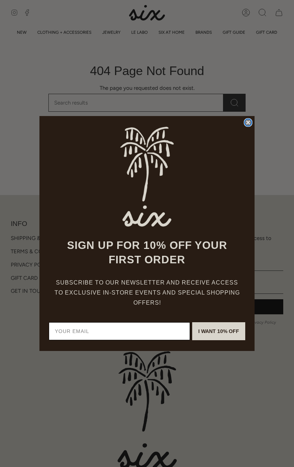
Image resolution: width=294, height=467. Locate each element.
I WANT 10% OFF (218, 331)
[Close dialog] (248, 122)
